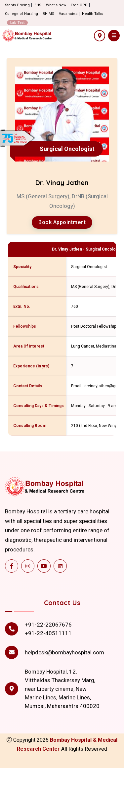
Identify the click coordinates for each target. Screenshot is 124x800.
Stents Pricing (17, 5)
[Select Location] (99, 35)
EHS (37, 5)
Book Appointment (62, 222)
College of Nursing (21, 14)
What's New (56, 5)
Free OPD (79, 5)
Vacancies (68, 14)
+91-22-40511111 (48, 633)
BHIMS (48, 14)
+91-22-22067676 (48, 624)
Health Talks (92, 14)
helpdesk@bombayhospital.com (64, 652)
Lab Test (17, 23)
